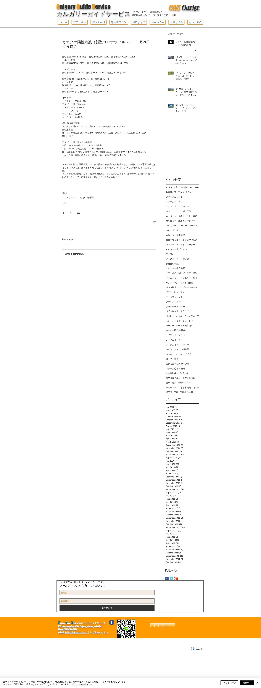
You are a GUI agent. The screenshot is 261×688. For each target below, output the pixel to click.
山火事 (196, 387)
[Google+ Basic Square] (176, 578)
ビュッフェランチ (174, 297)
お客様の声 (171, 192)
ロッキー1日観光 (184, 354)
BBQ (191, 187)
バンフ (169, 282)
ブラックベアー (173, 301)
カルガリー (171, 220)
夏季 (168, 382)
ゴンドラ (170, 244)
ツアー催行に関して (175, 273)
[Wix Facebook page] (111, 622)
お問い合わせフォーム (76, 632)
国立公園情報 (188, 378)
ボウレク (170, 316)
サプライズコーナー (185, 244)
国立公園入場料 (173, 378)
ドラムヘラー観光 (188, 277)
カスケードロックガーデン (178, 211)
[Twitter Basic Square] (171, 578)
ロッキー (170, 354)
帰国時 (169, 392)
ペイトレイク (172, 311)
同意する (247, 682)
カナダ (82, 197)
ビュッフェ (179, 292)
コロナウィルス (69, 197)
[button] (80, 22)
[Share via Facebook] (63, 212)
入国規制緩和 (172, 373)
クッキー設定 (229, 682)
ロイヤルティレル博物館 (177, 349)
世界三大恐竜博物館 (175, 368)
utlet (184, 8)
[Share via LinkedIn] (78, 212)
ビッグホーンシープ (187, 287)
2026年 (169, 187)
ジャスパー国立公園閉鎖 (177, 258)
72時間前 (183, 187)
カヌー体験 (191, 216)
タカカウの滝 (172, 263)
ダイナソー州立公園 (175, 268)
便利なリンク (79, 641)
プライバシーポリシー (112, 641)
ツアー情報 (192, 273)
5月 (175, 187)
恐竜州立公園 (186, 392)
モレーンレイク (173, 320)
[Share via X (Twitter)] (71, 212)
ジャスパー (171, 254)
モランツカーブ (191, 316)
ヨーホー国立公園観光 (176, 330)
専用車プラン (172, 387)
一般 (64, 203)
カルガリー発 (172, 230)
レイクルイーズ (173, 339)
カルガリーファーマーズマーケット (182, 225)
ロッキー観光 (172, 359)
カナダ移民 (179, 216)
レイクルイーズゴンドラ (177, 344)
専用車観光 (185, 387)
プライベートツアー (175, 306)
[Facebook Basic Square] (167, 578)
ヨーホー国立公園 (184, 325)
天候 (174, 382)
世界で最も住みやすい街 (177, 363)
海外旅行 (91, 197)
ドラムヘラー (172, 277)
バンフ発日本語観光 (183, 282)
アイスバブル (184, 192)
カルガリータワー (186, 220)
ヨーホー (170, 325)
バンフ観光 (171, 287)
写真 (182, 373)
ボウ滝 (179, 316)
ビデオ (169, 292)
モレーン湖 (187, 320)
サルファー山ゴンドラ (176, 249)
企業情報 (64, 641)
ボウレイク (185, 311)
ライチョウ (171, 335)
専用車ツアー (184, 382)
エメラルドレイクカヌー (177, 206)
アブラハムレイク (174, 196)
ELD (197, 187)
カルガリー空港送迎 (175, 235)
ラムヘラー (183, 335)
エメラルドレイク (174, 201)
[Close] (257, 683)
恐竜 (176, 392)
